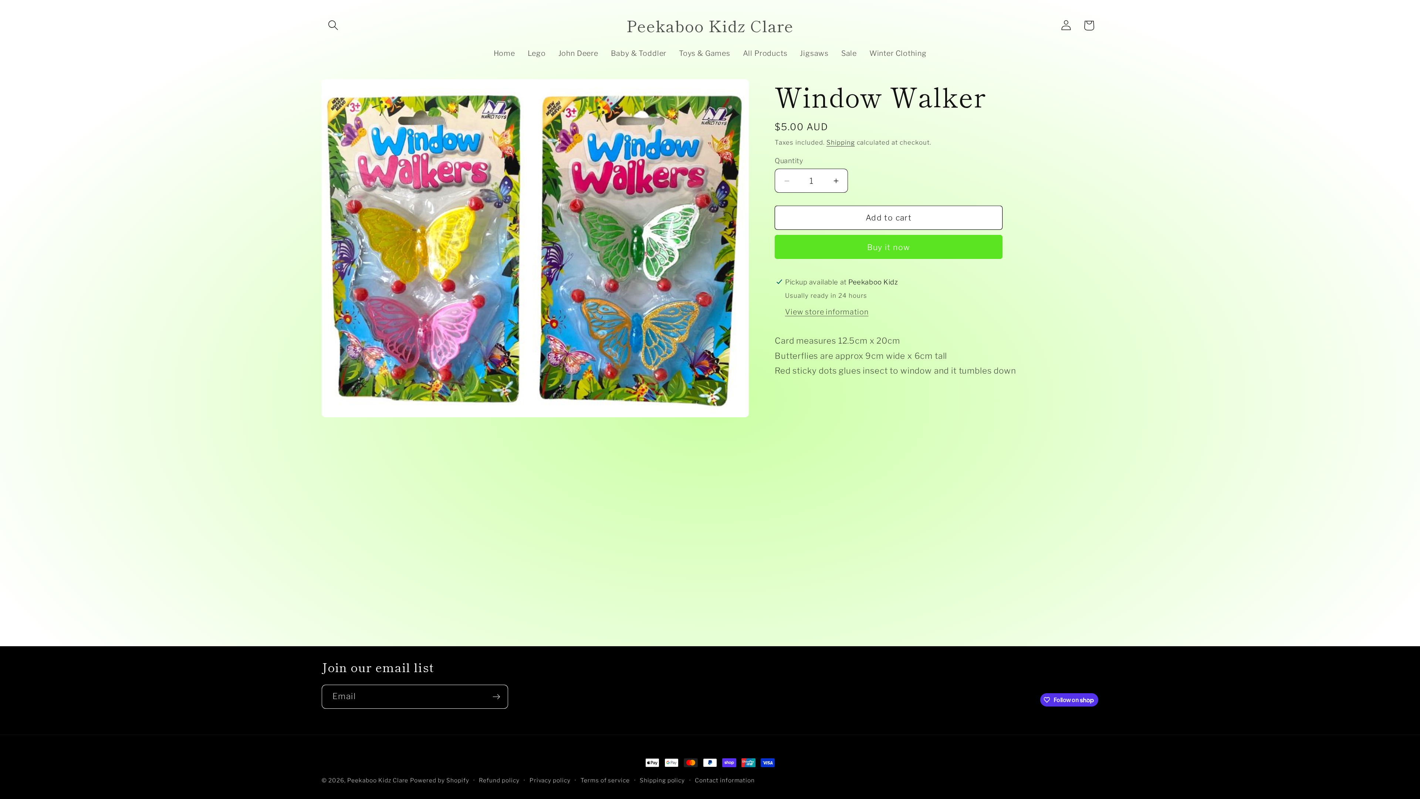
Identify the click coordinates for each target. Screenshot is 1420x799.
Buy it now (888, 247)
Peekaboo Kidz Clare (378, 780)
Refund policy (499, 780)
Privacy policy (550, 780)
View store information (826, 311)
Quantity (789, 160)
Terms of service (605, 780)
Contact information (725, 780)
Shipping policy (662, 780)
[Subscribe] (496, 697)
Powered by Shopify (439, 780)
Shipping (840, 142)
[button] (333, 25)
